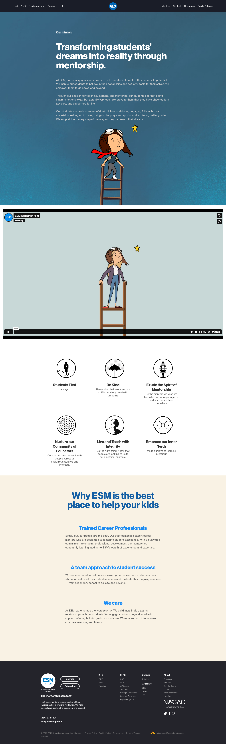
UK (61, 6)
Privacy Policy (91, 733)
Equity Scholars (205, 6)
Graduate (52, 6)
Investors (167, 696)
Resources (189, 6)
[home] (113, 6)
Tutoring (102, 686)
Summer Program (127, 696)
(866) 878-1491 (48, 717)
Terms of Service (133, 733)
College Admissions (128, 693)
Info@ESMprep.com (51, 721)
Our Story (168, 679)
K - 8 (15, 6)
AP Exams (124, 686)
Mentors (166, 6)
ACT (122, 682)
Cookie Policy (105, 733)
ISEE (101, 679)
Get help (70, 679)
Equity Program (127, 699)
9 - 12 (23, 6)
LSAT (144, 695)
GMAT (144, 691)
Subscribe (70, 686)
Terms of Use (118, 733)
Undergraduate (37, 6)
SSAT (101, 682)
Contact (177, 6)
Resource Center (171, 693)
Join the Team (170, 686)
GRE (144, 688)
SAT (122, 679)
